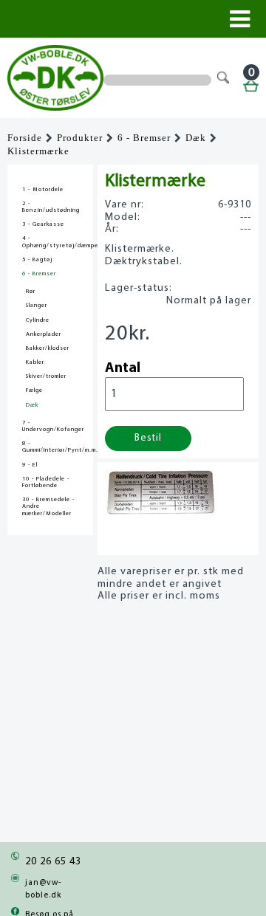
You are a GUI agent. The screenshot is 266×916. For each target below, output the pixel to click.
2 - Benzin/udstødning (50, 207)
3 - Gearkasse (43, 224)
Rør (30, 292)
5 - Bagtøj (37, 260)
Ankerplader (43, 334)
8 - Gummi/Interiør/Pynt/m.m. (50, 447)
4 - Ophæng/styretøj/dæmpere (50, 241)
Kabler (35, 362)
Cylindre (38, 320)
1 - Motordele (43, 190)
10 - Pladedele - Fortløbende (45, 482)
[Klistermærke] (160, 511)
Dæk (195, 138)
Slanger (36, 306)
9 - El (30, 465)
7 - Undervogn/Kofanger (50, 426)
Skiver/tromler (46, 376)
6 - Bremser (144, 138)
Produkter (80, 138)
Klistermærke (38, 151)
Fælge (34, 390)
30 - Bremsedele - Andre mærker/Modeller (48, 506)
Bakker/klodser (47, 348)
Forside (24, 138)
